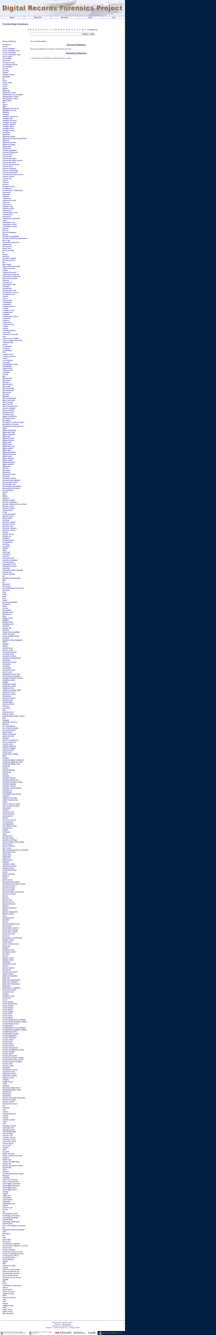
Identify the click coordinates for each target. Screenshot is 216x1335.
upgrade (5, 1279)
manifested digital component (13, 760)
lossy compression (9, 742)
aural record (6, 204)
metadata (5, 776)
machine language (9, 748)
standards (6, 1178)
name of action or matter (11, 804)
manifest (5, 758)
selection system (8, 1130)
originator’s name (8, 864)
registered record (8, 1072)
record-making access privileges (14, 1020)
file (3, 582)
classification (7, 288)
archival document (9, 162)
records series (7, 1064)
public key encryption (10, 982)
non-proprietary (7, 822)
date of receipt (7, 402)
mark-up (5, 768)
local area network (9, 730)
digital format (7, 444)
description (6, 420)
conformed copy (8, 324)
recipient (5, 994)
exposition (6, 568)
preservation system (9, 932)
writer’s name (7, 1309)
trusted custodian (8, 1250)
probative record (8, 950)
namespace (6, 808)
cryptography (7, 366)
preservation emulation (10, 928)
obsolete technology (9, 840)
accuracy (5, 71)
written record (7, 1311)
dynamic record (8, 506)
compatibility (7, 302)
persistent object (8, 890)
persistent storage (9, 894)
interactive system (9, 694)
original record (7, 860)
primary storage (8, 940)
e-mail (4, 512)
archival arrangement (10, 152)
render (4, 1084)
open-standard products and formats (15, 850)
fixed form (6, 590)
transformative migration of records (15, 1246)
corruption (6, 348)
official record (7, 844)
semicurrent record (9, 1142)
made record (7, 752)
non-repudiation (8, 824)
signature (5, 1158)
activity (5, 85)
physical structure (8, 904)
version (5, 1287)
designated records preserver (13, 426)
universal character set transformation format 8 (10, 1272)
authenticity (6, 216)
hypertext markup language (12, 640)
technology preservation (11, 1216)
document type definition (11, 480)
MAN (4, 756)
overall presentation (9, 870)
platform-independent (10, 912)
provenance (6, 970)
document (6, 476)
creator (5, 358)
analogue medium (8, 124)
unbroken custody (8, 1265)
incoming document (9, 652)
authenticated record (9, 212)
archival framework (9, 168)
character (5, 280)
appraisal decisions (9, 142)
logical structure (8, 736)
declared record (8, 412)
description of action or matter (13, 422)
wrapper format (7, 1305)
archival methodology (10, 170)
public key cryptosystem (11, 980)
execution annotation (10, 560)
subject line (6, 1196)
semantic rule (7, 1136)
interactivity (6, 696)
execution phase (8, 562)
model (4, 802)
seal (4, 1124)
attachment (6, 192)
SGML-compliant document (12, 1156)
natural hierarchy (8, 814)
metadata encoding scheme (12, 782)
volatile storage (8, 1293)
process (5, 956)
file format (6, 584)
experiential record (9, 564)
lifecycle (5, 724)
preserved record (8, 934)
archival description (9, 158)
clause (4, 298)
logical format (7, 732)
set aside (5, 1152)
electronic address (9, 522)
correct (5, 344)
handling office (7, 622)
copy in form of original (10, 338)
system (5, 1210)
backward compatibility (10, 236)
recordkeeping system (10, 1034)
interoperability (7, 702)
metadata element (9, 778)
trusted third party (8, 1258)
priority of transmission (10, 944)
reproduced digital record (11, 1088)
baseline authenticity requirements (14, 238)
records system (8, 1066)
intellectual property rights (11, 690)
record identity (7, 1010)
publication (6, 986)
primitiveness (7, 942)
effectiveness (7, 518)
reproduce (6, 1086)
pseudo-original (7, 974)
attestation (6, 194)
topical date (6, 1240)
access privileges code (10, 51)
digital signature (8, 458)
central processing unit (10, 274)
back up (5, 230)
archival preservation (10, 172)
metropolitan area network (11, 794)
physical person (8, 902)
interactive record (8, 692)
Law (113, 17)
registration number (9, 1074)
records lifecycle (8, 1046)
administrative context (10, 97)
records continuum (9, 1038)
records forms (7, 1042)
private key (6, 946)
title (3, 1236)
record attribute (7, 1002)
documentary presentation (11, 486)
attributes (5, 196)
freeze (4, 606)
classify (5, 296)
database (5, 396)
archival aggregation (9, 150)
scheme (5, 1116)
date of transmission (9, 406)
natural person (7, 816)
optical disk (6, 854)
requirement (6, 1096)
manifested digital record (11, 764)
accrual (5, 69)
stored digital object (9, 1188)
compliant (6, 314)
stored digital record (9, 1190)
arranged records (8, 186)
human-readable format (10, 636)
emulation (6, 538)
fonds (4, 596)
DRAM (4, 496)
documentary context (10, 482)
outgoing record (8, 868)
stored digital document (10, 1186)
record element (7, 1008)
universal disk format (10, 1275)
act (3, 79)
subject (5, 1194)
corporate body (7, 342)
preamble (5, 920)
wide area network (9, 1297)
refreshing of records (9, 1070)
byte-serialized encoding (11, 266)
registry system (8, 1078)
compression (7, 322)
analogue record (8, 128)
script (4, 1122)
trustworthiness (8, 1259)
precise (5, 922)
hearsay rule (6, 628)
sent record (6, 1146)
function (5, 608)
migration (5, 796)
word (4, 1299)
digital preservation (9, 454)
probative (5, 948)
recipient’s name (8, 996)
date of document (8, 400)
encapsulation (7, 542)
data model (6, 386)
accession (6, 61)
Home (12, 17)
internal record (7, 700)
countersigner (7, 350)
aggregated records (9, 110)
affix (4, 103)
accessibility (7, 59)
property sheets (8, 960)
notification (6, 832)
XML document (8, 1313)
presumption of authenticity (12, 938)
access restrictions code (11, 55)
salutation (6, 1108)
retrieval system (8, 1102)
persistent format (8, 888)
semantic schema (8, 1138)
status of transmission (10, 1182)
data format (6, 380)
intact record (7, 672)
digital (4, 428)
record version (7, 1016)
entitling (5, 548)
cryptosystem (7, 368)
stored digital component (11, 1184)
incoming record (8, 654)
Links (90, 17)
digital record (7, 456)
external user (7, 572)
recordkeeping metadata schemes (14, 1030)
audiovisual (6, 198)
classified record (8, 294)
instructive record (8, 670)
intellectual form (8, 688)
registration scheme (9, 1076)
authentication (7, 214)
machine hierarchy (9, 746)
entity (4, 550)
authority (5, 228)
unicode (5, 1267)
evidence (5, 556)
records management (10, 1048)
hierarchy (5, 630)
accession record (8, 63)
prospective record (9, 964)
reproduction (6, 1092)
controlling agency (9, 330)
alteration (5, 112)
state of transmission (10, 1180)
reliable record (7, 1082)
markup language (8, 770)
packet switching (8, 874)
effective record (8, 516)
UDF (4, 1263)
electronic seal (7, 526)
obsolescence (7, 836)
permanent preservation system (13, 884)
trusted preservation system (12, 1252)
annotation (6, 132)
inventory (5, 706)
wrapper (5, 1303)
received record (8, 992)
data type (5, 394)
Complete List (93, 30)
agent (4, 107)
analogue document (9, 120)
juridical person (7, 712)
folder (4, 594)
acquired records (8, 75)
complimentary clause (10, 316)
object (4, 834)
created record (7, 354)
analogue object (8, 126)
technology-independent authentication (11, 1223)
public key (6, 978)
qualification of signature (11, 988)
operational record (8, 852)
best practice (7, 246)
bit (3, 252)
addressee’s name (9, 93)
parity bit (5, 876)
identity (5, 646)
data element (7, 378)
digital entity (6, 442)
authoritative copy (8, 222)
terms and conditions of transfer (14, 1226)
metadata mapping (9, 784)
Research (64, 17)
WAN (4, 1295)
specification (7, 1168)
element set (6, 536)
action (4, 81)
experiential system (9, 566)
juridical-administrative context (13, 716)
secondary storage (9, 1126)
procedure (6, 954)
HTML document (8, 634)
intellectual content (9, 684)
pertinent (5, 898)
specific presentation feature (12, 1166)
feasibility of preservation (11, 578)
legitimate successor (10, 722)
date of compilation (9, 398)
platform (5, 910)
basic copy (6, 240)
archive (5, 180)
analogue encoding (9, 122)
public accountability (9, 976)
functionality (6, 610)
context (5, 328)
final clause (6, 586)
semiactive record (8, 1140)
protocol (5, 966)
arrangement (7, 188)
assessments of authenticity (12, 190)
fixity (4, 592)
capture (5, 270)
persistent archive (8, 886)
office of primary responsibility (13, 842)
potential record (8, 918)
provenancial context (10, 972)
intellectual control (9, 686)
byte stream (6, 264)
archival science (8, 176)
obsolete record (8, 838)
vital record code (8, 1291)
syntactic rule (7, 1208)
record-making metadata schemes (14, 1022)
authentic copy (7, 206)
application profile (8, 136)
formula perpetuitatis (9, 602)
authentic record (8, 208)
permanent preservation (11, 882)
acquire (5, 73)
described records (8, 418)
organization (6, 856)
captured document (9, 272)
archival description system (12, 160)
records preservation (9, 1056)
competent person (9, 306)
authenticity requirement (11, 218)
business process (8, 260)
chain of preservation (10, 278)
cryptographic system (10, 364)
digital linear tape (8, 446)
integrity (5, 682)
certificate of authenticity (11, 276)
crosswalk (6, 362)
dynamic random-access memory (14, 504)
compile (5, 308)
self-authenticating (9, 1132)
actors (4, 87)
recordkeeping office (9, 1032)
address (5, 89)
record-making (7, 1018)
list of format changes (10, 728)
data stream (6, 392)
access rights (7, 57)
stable (4, 1170)
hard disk (5, 626)
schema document (9, 1114)
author (4, 220)
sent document (7, 1144)
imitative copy (7, 648)
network (5, 818)
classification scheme (10, 292)
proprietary (6, 962)
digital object (7, 450)
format (4, 600)
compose (5, 320)
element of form (8, 534)
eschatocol (6, 554)
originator (5, 862)
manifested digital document (12, 762)
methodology (7, 792)
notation (5, 830)
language (5, 720)
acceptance (6, 45)
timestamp (6, 1234)
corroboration (7, 346)
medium (5, 774)
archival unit (6, 178)
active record (7, 83)
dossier (5, 492)
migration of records (9, 798)
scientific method (8, 1120)
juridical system (8, 714)
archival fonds (7, 166)
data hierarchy (7, 384)
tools (4, 1238)
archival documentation (10, 164)
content (5, 326)
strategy (5, 1192)
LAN (4, 718)
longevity (5, 738)
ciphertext (6, 286)
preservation (6, 926)
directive (5, 468)
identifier (5, 644)
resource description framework (13, 1098)
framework (6, 604)
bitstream (5, 256)
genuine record (7, 612)
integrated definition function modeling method (12, 679)
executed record (8, 558)
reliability (5, 1080)
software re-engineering (10, 1162)
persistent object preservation (13, 892)
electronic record (8, 524)
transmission (7, 1248)
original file (6, 858)
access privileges (8, 49)
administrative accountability (12, 95)
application (6, 134)
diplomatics (6, 466)
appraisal (5, 140)
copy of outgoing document (12, 340)
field (4, 580)
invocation (6, 708)
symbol (5, 1206)
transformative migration (11, 1244)
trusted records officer (10, 1256)
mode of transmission (10, 800)
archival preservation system (12, 174)
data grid (5, 382)
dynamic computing (9, 502)
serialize (5, 1148)
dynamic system (8, 508)
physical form (7, 900)
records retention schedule (12, 1062)
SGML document (8, 1154)
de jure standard (8, 410)
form (4, 598)
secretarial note (8, 1128)
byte (4, 262)
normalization (7, 828)
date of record (7, 404)
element (5, 532)
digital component (8, 434)
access (5, 47)
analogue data (7, 118)
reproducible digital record (11, 1090)
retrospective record (9, 1104)
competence (6, 304)
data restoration (8, 390)
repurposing (6, 1094)
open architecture (8, 846)
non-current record (9, 820)
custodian (6, 372)
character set (7, 282)
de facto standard (8, 408)
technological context (10, 1214)
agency (5, 105)
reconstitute (6, 998)
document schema (9, 478)
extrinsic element (8, 574)
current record (7, 370)
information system (9, 662)
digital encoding (8, 440)
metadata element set (10, 780)
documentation (7, 490)
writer (4, 1307)
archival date (7, 156)
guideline (5, 620)
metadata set (7, 790)
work (4, 1301)
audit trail (5, 202)
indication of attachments (11, 658)
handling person (8, 624)
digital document (8, 438)
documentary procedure (11, 488)
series (4, 1150)
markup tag (6, 772)
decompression (8, 414)
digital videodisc (8, 464)
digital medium (7, 448)
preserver (5, 936)
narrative (5, 810)
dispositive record (8, 474)
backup (5, 234)
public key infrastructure (11, 984)
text (3, 1228)
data (4, 376)
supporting (6, 1202)
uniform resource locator (11, 1269)
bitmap (4, 254)
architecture (6, 148)
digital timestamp (8, 462)
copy (4, 336)
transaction (6, 1242)
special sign (6, 1164)
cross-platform (7, 360)
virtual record (7, 1289)
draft (4, 494)
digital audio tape (8, 432)
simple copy (6, 1160)
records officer (7, 1054)
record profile (7, 1014)
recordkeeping (7, 1026)
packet (4, 872)
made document (8, 750)
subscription (6, 1198)
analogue (5, 114)
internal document (8, 698)
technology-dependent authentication (10, 1219)
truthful (5, 1261)
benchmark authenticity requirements (10, 243)
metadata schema (9, 786)
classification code (9, 290)
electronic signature (9, 528)
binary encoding (8, 250)
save (4, 1110)
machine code (7, 744)
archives (5, 182)
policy (4, 916)
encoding (5, 544)
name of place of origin (10, 806)
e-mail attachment (9, 514)
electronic (6, 520)
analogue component (10, 116)
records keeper (7, 1044)
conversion (6, 332)
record (4, 1000)
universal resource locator (11, 1277)
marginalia (6, 766)
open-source (6, 848)
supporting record (8, 1204)
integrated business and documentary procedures (11, 675)
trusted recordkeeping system (13, 1254)
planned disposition (9, 908)
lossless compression (10, 740)
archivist (5, 184)
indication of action (9, 656)
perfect (5, 878)
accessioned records (10, 65)
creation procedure (9, 356)
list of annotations (8, 726)
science (5, 1118)
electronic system (8, 530)
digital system (7, 460)
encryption (6, 546)
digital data (6, 436)
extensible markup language (12, 570)
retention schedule (9, 1100)
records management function (13, 1050)
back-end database (9, 232)
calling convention (9, 268)
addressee (6, 91)
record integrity (7, 1012)
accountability (7, 67)
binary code (6, 248)
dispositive (6, 472)
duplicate (5, 498)
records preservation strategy (13, 1058)
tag (3, 1212)
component (6, 318)
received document (9, 990)
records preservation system (12, 1060)
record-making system (10, 1024)
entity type (6, 552)
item (4, 710)
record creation (7, 1006)
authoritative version (9, 226)
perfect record (7, 880)
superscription (7, 1200)
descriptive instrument (10, 424)
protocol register (8, 968)
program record (7, 958)
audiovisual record (9, 200)
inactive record (7, 650)
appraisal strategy (8, 144)
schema (5, 1112)
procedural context (9, 952)
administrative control (10, 99)
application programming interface (14, 138)
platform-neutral (8, 914)
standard (5, 1172)
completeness (7, 312)
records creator (7, 1040)
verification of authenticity (11, 1285)
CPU (4, 352)
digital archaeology (9, 430)
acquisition (6, 77)
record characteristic (9, 1004)
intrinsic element (8, 704)
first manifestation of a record (13, 588)
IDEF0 (4, 642)
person (4, 896)
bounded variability (9, 258)
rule (3, 1106)
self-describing (7, 1134)
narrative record (8, 812)
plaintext (5, 906)
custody (5, 374)
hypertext (5, 638)
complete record (8, 310)
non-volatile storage (9, 826)
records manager (8, 1052)
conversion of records (10, 334)
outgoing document (9, 866)
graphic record (7, 618)
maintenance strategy (10, 754)
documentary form (9, 484)
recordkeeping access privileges (14, 1028)
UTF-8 (4, 1283)
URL (4, 1281)
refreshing (6, 1068)
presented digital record (10, 924)
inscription (6, 666)
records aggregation (9, 1036)
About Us (37, 17)
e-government (7, 510)
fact (3, 576)
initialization (6, 664)
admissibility (7, 101)
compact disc (7, 300)
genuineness (7, 614)
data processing (8, 388)
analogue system (8, 130)
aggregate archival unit (10, 108)
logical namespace (9, 734)
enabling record (8, 540)
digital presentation (9, 452)
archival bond (7, 154)
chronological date (9, 284)
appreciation (6, 146)
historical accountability (11, 632)
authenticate (6, 210)
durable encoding (8, 500)
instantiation (6, 668)
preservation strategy (10, 930)
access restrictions (9, 53)
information (6, 660)
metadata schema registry (11, 788)
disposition (6, 470)
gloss (4, 616)
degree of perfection (9, 416)
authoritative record (9, 224)
